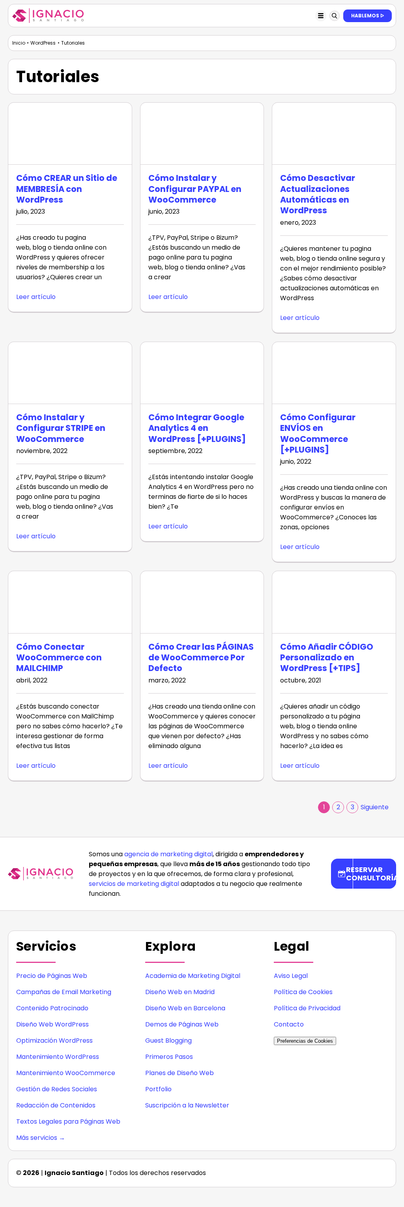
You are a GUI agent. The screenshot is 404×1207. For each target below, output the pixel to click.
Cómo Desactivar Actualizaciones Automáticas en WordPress (317, 194)
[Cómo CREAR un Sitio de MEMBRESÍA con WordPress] (70, 133)
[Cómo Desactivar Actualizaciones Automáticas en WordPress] (334, 133)
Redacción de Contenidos (55, 1105)
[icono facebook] (350, 1170)
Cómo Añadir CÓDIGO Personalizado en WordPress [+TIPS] (326, 657)
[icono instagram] (319, 1170)
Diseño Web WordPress (52, 1024)
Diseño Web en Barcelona (185, 1008)
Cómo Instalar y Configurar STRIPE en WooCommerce (60, 428)
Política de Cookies (303, 991)
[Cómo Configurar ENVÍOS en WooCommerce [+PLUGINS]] (334, 373)
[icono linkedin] (334, 1170)
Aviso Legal (291, 975)
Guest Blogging (168, 1040)
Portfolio (158, 1089)
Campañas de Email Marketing (63, 991)
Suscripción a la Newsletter (187, 1105)
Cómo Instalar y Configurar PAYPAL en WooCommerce (194, 188)
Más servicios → (40, 1137)
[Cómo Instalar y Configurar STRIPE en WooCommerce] (70, 373)
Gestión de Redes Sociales (56, 1089)
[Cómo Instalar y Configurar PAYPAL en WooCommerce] (202, 133)
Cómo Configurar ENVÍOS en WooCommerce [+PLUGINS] (317, 433)
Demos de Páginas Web (182, 1024)
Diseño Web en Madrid (180, 991)
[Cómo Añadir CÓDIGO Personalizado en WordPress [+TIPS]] (334, 602)
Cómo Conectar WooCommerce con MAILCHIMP (59, 657)
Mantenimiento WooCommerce (65, 1072)
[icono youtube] (382, 1170)
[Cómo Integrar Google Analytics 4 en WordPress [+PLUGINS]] (202, 373)
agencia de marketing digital (168, 854)
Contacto (289, 1024)
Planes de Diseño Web (179, 1072)
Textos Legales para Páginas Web (68, 1121)
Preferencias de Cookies (305, 1041)
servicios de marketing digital (134, 883)
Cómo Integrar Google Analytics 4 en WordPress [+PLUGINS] (197, 428)
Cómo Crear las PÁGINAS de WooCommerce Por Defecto (201, 657)
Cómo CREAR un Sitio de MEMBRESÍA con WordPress (66, 188)
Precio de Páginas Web (51, 975)
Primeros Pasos (169, 1056)
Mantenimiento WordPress (57, 1056)
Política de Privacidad (307, 1008)
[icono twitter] (366, 1170)
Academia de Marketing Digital (192, 975)
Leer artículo (36, 296)
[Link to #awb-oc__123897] (334, 16)
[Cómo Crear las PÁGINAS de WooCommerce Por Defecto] (202, 602)
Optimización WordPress (54, 1040)
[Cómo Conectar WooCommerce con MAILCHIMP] (70, 602)
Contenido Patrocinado (52, 1008)
